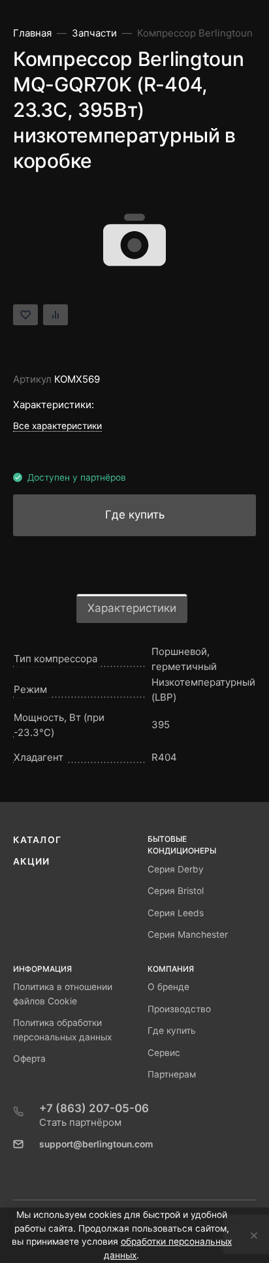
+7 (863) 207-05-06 (94, 1108)
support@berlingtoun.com (96, 1144)
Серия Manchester (188, 934)
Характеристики (131, 608)
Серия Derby (176, 869)
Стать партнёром (80, 1122)
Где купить (172, 1030)
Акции (31, 861)
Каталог (37, 840)
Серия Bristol (176, 891)
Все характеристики (57, 426)
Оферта (29, 1058)
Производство (179, 1009)
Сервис (164, 1052)
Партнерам (172, 1074)
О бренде (168, 987)
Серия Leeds (176, 913)
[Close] (250, 1236)
